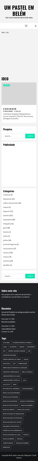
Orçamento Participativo (11, 426)
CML (29, 351)
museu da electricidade (10, 397)
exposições (7, 219)
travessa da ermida (22, 443)
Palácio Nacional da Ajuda (11, 435)
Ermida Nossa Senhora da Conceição (15, 368)
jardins (5, 240)
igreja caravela (27, 372)
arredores (6, 195)
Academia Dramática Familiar (22, 343)
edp (14, 363)
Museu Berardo (28, 389)
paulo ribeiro (9, 111)
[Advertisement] (19, 54)
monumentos (8, 248)
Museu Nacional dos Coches (12, 422)
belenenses (7, 199)
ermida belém (23, 363)
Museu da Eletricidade (10, 401)
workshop (6, 447)
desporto (6, 211)
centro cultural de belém (16, 351)
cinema (5, 207)
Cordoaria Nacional (9, 355)
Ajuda (5, 347)
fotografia (6, 224)
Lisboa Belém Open (9, 329)
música (5, 257)
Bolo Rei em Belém (8, 322)
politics (26, 435)
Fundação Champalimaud (11, 372)
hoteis (5, 236)
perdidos (6, 265)
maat (14, 384)
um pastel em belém (19, 10)
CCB (4, 351)
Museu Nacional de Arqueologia (13, 414)
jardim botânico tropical (11, 380)
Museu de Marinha (27, 405)
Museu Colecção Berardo (11, 393)
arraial (22, 347)
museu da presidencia (27, 401)
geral (5, 228)
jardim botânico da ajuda (11, 376)
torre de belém (8, 443)
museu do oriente (8, 409)
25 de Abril (6, 343)
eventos (6, 85)
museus (6, 253)
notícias (6, 261)
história (6, 232)
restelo (20, 439)
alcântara (13, 347)
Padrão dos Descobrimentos (12, 430)
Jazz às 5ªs (6, 384)
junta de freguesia (9, 244)
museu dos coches (23, 409)
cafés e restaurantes (10, 203)
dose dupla (6, 363)
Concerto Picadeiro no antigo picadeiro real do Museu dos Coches (18, 313)
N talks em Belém (9, 109)
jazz (24, 380)
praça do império (8, 439)
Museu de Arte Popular (10, 405)
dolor (26, 359)
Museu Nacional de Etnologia (12, 418)
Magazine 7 (28, 455)
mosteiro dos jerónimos (11, 389)
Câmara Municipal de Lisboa (12, 359)
